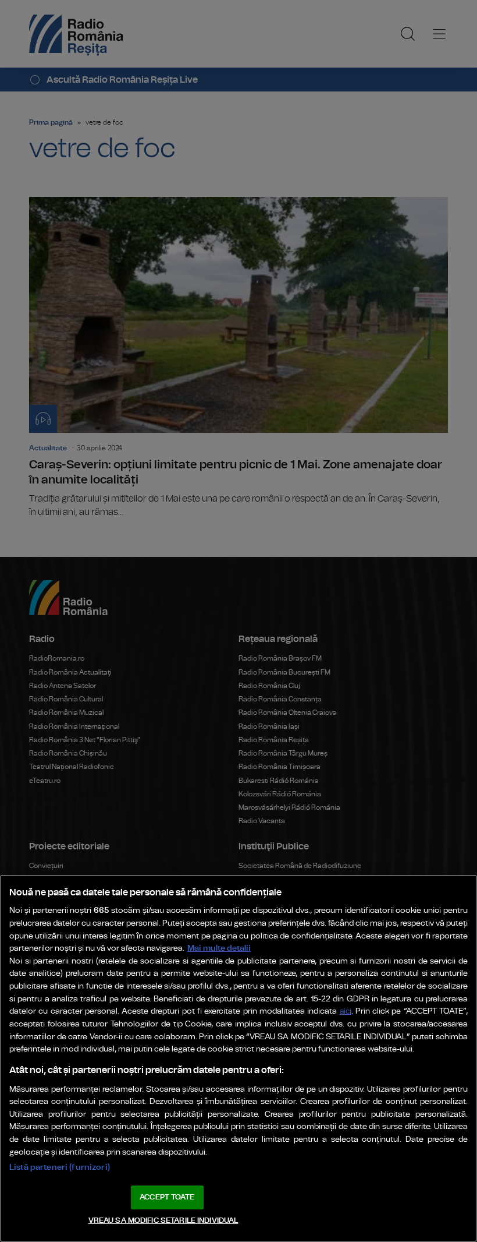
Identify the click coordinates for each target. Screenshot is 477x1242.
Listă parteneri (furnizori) (59, 1167)
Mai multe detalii (219, 948)
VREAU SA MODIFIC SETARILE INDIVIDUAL (163, 1221)
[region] (238, 1058)
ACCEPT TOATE (167, 1197)
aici (345, 1011)
